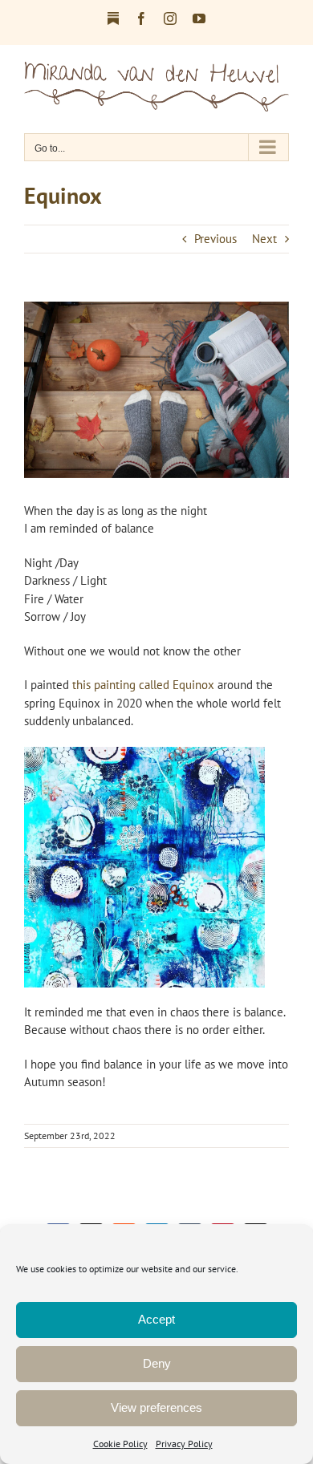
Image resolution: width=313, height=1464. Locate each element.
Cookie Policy (120, 1444)
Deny (157, 1363)
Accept (156, 1319)
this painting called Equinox (143, 684)
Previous (215, 238)
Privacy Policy (184, 1444)
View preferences (156, 1407)
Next (264, 238)
